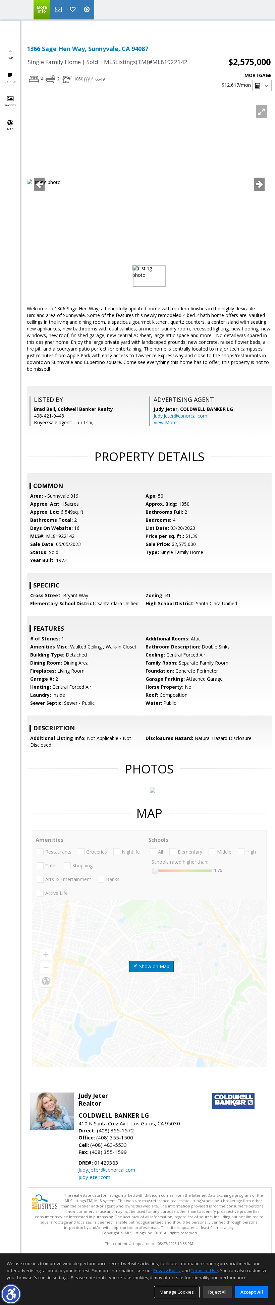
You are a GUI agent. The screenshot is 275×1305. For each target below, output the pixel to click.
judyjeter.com (94, 1177)
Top (10, 57)
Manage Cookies (177, 1292)
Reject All (217, 1292)
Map (10, 129)
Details (10, 81)
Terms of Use (204, 1270)
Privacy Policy (167, 1270)
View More (165, 422)
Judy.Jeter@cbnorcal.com (180, 416)
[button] (11, 1294)
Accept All (251, 1292)
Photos (10, 105)
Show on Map (153, 966)
